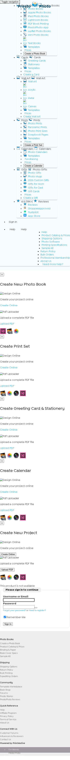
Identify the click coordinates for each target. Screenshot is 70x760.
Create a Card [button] (31, 74)
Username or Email (15, 596)
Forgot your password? (14, 610)
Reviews (33, 205)
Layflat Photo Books (39, 31)
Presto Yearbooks (16, 755)
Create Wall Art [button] (31, 116)
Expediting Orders (9, 676)
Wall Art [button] (25, 78)
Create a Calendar (33, 165)
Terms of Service (8, 719)
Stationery (34, 64)
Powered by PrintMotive (12, 743)
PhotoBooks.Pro (15, 758)
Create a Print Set (33, 145)
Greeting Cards (37, 60)
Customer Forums (9, 733)
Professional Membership (55, 258)
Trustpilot (33, 212)
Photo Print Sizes (37, 131)
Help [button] (12, 229)
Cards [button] (24, 57)
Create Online (8, 305)
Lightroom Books (38, 20)
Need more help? (52, 264)
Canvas (32, 106)
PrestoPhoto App (38, 27)
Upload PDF (7, 323)
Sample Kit (48, 248)
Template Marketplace (11, 686)
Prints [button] (24, 120)
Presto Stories (6, 696)
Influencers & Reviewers (11, 736)
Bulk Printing (6, 673)
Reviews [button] (43, 201)
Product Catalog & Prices (56, 235)
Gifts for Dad (35, 187)
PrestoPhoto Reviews (10, 699)
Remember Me (15, 617)
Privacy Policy (7, 716)
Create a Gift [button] (30, 198)
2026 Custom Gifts (38, 180)
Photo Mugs (35, 176)
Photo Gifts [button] (40, 169)
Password (9, 603)
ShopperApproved (39, 208)
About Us (45, 261)
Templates (34, 47)
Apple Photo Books (39, 12)
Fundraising (31, 159)
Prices (27, 50)
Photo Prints (35, 123)
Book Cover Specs (9, 653)
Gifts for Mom (36, 184)
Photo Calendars (37, 152)
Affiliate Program (8, 713)
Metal (31, 98)
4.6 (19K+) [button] (27, 201)
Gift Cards (34, 191)
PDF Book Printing (38, 24)
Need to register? (37, 610)
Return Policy (47, 251)
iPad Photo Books (38, 16)
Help (44, 232)
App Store (34, 216)
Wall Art (32, 81)
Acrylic (32, 90)
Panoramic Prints (37, 127)
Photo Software (51, 242)
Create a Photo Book (35, 53)
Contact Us (5, 739)
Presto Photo (34, 6)
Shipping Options (52, 238)
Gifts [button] (24, 169)
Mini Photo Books (38, 35)
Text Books (34, 43)
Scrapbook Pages (38, 134)
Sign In (13, 222)
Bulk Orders (47, 254)
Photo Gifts (34, 173)
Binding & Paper (8, 650)
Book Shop (5, 690)
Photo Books (35, 9)
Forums (4, 693)
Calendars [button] (27, 149)
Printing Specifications (54, 245)
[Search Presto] (9, 268)
